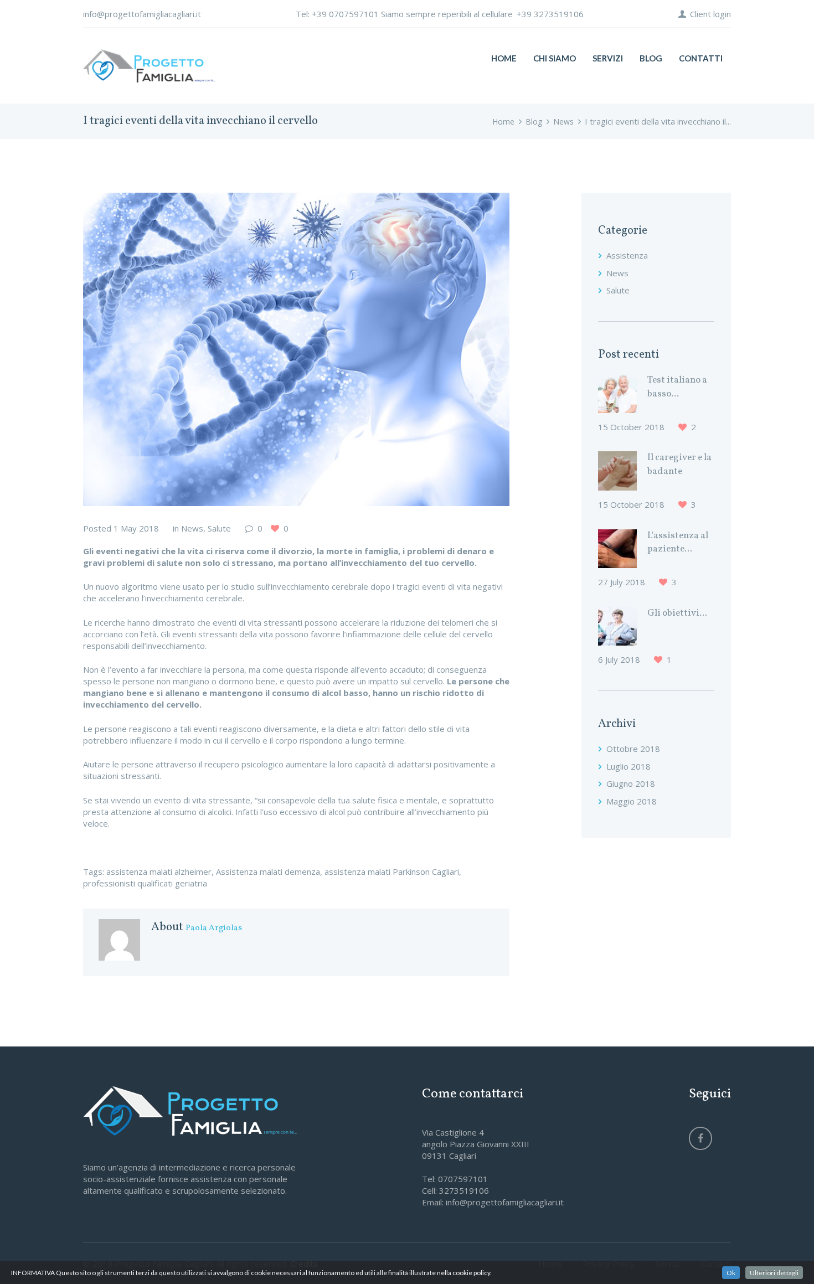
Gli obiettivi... (677, 613)
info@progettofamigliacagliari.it (142, 13)
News (563, 121)
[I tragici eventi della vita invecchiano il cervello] (296, 349)
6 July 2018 (619, 659)
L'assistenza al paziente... (677, 542)
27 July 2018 (621, 581)
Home (503, 121)
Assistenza (627, 255)
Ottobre (633, 748)
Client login (710, 13)
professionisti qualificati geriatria (145, 883)
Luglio (628, 766)
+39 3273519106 (550, 13)
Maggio (631, 801)
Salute (219, 528)
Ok (731, 1272)
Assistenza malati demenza (268, 871)
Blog (534, 121)
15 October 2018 (631, 426)
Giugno (630, 783)
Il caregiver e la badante (679, 464)
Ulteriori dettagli (774, 1272)
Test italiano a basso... (677, 387)
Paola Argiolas (214, 928)
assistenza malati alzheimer (159, 871)
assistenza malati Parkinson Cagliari (391, 871)
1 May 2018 (136, 528)
